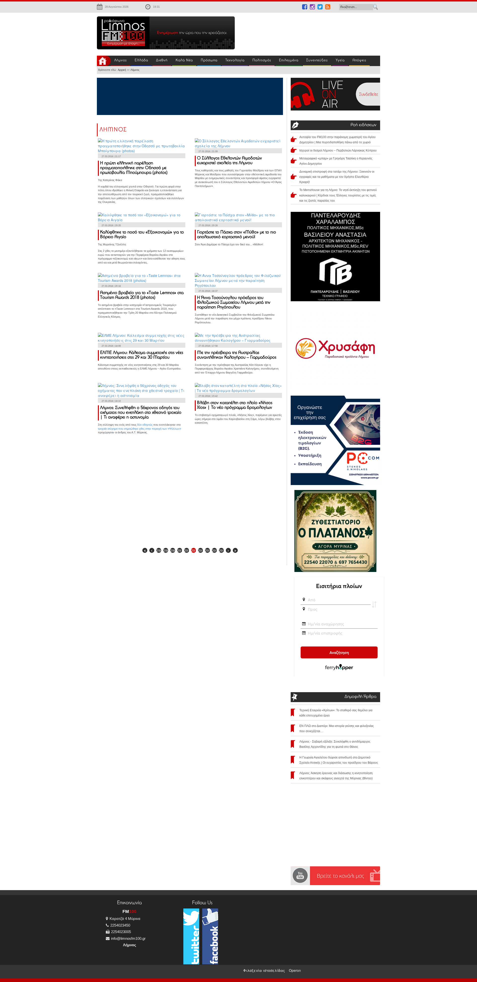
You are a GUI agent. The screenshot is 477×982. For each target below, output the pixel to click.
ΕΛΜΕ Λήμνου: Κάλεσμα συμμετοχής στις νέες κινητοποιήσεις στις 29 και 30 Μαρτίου (141, 355)
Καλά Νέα (184, 60)
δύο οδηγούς (145, 424)
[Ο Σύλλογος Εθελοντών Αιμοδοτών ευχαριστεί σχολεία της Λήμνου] (238, 142)
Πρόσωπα (209, 60)
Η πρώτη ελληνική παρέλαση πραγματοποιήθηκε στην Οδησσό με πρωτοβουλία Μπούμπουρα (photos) (133, 168)
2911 (186, 550)
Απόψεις (359, 60)
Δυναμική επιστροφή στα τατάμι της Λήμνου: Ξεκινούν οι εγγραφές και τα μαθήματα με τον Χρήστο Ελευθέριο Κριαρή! (336, 177)
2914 (207, 550)
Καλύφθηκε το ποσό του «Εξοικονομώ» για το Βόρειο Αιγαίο (142, 234)
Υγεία (340, 60)
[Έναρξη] (144, 550)
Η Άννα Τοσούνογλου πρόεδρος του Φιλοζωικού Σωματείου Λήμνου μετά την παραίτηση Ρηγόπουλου (233, 303)
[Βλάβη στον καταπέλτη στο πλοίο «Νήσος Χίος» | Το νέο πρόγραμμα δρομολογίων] (238, 387)
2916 (221, 550)
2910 (179, 550)
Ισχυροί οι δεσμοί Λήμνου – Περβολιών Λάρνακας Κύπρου (338, 150)
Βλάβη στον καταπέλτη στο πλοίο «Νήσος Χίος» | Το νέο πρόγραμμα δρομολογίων (234, 405)
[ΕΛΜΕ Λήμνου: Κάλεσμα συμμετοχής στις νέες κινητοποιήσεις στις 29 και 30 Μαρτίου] (141, 337)
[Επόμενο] (228, 550)
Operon (295, 970)
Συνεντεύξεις (317, 60)
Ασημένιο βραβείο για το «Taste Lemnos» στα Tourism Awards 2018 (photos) (142, 295)
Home (104, 61)
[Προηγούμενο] (151, 550)
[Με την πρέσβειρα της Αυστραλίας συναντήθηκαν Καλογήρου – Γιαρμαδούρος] (238, 337)
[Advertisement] (310, 31)
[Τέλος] (235, 550)
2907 (158, 550)
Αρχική (122, 69)
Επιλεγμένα (288, 60)
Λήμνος (120, 60)
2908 (165, 550)
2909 (172, 550)
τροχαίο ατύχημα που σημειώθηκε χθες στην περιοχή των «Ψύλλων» (139, 428)
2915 (214, 550)
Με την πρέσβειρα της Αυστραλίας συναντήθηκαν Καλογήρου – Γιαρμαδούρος (236, 355)
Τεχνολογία (234, 60)
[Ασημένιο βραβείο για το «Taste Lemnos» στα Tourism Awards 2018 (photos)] (141, 277)
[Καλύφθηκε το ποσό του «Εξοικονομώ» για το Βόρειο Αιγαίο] (141, 216)
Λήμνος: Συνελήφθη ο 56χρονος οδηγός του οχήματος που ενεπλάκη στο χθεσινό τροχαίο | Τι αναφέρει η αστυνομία (140, 413)
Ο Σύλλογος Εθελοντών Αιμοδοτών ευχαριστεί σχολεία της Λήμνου (229, 160)
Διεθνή (162, 60)
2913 (200, 550)
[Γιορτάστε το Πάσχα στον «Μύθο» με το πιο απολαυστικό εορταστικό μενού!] (238, 216)
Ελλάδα (141, 60)
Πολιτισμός (261, 60)
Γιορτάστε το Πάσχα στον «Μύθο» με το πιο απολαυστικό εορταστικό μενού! (236, 234)
